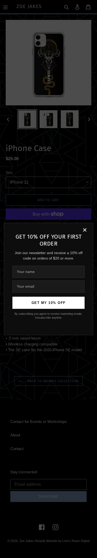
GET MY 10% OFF (49, 303)
